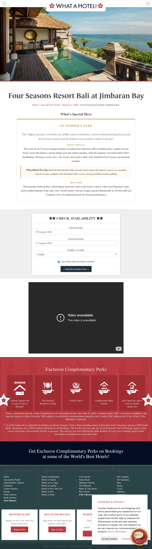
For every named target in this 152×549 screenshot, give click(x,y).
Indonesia (67, 104)
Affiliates (120, 491)
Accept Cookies (109, 539)
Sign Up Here (57, 529)
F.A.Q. (120, 488)
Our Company (123, 476)
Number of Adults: (76, 250)
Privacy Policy (104, 546)
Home (35, 104)
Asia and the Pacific (12, 479)
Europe (7, 491)
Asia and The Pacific (50, 104)
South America (10, 497)
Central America (11, 488)
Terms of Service (49, 546)
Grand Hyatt (84, 479)
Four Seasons (84, 476)
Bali (76, 104)
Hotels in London (49, 485)
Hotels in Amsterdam (50, 476)
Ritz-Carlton (84, 491)
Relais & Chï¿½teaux (88, 488)
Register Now (19, 529)
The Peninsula (85, 485)
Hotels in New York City (52, 488)
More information (117, 531)
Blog (119, 482)
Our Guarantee (123, 479)
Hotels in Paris (48, 491)
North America (10, 494)
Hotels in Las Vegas (50, 482)
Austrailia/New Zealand (14, 482)
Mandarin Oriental (87, 482)
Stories (120, 485)
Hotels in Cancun (49, 479)
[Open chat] (139, 536)
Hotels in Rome (48, 494)
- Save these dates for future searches (77, 261)
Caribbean (8, 485)
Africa (6, 476)
